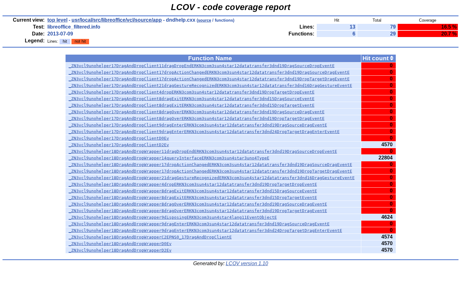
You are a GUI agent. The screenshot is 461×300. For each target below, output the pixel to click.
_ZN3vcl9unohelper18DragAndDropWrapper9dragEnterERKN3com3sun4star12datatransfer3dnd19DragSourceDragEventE (199, 224)
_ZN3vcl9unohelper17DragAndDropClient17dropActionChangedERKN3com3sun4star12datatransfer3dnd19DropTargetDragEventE (209, 79)
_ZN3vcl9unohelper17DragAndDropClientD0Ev (119, 138)
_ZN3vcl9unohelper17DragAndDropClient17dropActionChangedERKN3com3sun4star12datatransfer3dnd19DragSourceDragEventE (209, 72)
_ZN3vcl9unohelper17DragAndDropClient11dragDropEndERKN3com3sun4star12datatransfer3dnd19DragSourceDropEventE (202, 65)
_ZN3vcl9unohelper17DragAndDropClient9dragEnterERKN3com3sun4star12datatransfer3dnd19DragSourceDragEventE (198, 125)
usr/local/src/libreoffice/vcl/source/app (117, 20)
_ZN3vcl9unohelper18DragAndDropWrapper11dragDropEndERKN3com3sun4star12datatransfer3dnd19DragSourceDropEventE (203, 151)
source (204, 20)
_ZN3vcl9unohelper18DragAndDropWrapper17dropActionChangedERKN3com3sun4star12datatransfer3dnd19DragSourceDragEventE (210, 164)
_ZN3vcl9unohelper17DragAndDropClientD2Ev (119, 144)
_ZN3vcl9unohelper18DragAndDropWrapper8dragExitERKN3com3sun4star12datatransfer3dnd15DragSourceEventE (193, 191)
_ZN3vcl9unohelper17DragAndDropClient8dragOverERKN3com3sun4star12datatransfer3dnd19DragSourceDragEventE (197, 112)
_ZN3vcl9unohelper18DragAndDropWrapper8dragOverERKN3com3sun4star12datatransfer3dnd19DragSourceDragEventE (198, 204)
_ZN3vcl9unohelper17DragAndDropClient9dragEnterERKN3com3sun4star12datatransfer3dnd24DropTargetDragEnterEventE (204, 131)
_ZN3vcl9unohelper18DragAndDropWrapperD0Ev (120, 243)
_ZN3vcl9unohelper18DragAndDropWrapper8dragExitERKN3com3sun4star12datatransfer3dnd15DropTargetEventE (193, 197)
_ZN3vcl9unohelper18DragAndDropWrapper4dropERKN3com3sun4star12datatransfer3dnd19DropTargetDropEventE (193, 184)
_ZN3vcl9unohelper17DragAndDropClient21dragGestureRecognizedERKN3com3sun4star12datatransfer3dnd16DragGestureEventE (210, 85)
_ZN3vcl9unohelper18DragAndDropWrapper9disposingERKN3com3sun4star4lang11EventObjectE (173, 217)
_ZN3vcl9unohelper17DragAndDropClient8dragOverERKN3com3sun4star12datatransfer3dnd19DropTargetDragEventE (197, 118)
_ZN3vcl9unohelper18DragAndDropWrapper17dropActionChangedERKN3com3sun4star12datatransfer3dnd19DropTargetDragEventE (210, 171)
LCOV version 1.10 (247, 263)
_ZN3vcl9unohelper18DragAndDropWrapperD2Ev (120, 250)
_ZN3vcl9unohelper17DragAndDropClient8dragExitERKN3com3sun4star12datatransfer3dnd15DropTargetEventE (192, 105)
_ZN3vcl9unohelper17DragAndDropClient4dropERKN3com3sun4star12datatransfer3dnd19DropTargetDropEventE (192, 92)
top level (57, 20)
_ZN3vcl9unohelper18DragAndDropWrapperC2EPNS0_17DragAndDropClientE (150, 237)
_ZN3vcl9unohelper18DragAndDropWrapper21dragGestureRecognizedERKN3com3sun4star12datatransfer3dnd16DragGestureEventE (212, 177)
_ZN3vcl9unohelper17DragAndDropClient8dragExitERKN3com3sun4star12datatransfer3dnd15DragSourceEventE (192, 98)
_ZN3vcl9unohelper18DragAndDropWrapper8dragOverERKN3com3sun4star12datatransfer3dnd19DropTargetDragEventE (198, 210)
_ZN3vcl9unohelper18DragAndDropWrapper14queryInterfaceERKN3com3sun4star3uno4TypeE (169, 158)
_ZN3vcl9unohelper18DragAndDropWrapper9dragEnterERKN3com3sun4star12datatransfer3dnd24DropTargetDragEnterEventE (205, 230)
